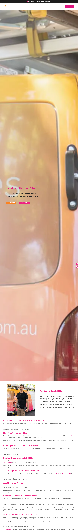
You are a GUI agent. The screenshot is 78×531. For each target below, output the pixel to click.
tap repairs (58, 473)
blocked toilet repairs (66, 473)
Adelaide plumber (8, 529)
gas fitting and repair (28, 486)
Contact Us (57, 6)
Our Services (24, 6)
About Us (51, 6)
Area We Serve (39, 6)
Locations (32, 6)
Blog (46, 6)
